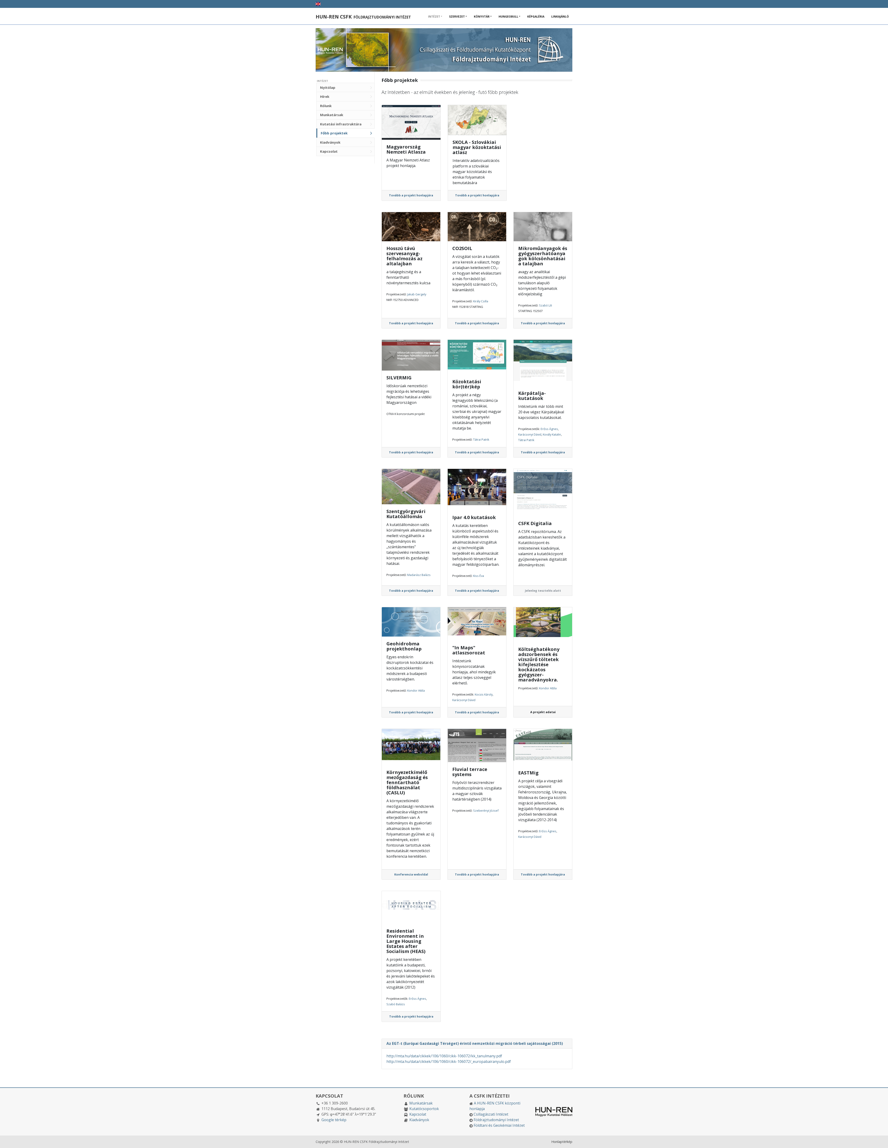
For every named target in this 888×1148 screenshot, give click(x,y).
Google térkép (333, 1119)
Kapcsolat (329, 151)
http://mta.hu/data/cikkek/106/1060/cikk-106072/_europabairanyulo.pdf (448, 1061)
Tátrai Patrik (481, 439)
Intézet (434, 17)
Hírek (324, 96)
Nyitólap (327, 87)
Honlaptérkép (561, 1141)
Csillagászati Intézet (491, 1114)
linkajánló (560, 17)
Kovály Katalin (552, 434)
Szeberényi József (486, 810)
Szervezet (457, 17)
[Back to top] (880, 1140)
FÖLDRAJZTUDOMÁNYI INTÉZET (363, 17)
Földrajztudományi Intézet (496, 1119)
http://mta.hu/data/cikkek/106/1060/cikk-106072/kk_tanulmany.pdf (444, 1055)
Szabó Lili (545, 305)
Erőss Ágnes (549, 429)
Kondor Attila (416, 690)
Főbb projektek (334, 133)
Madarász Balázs (419, 575)
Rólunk (326, 105)
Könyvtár (482, 17)
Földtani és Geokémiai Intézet (499, 1125)
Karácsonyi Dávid (529, 434)
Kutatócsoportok (424, 1108)
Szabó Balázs (395, 1004)
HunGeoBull (508, 17)
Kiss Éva (478, 576)
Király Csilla (480, 301)
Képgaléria (535, 17)
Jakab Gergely (416, 294)
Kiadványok (330, 142)
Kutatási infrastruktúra (340, 124)
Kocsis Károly (484, 694)
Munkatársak (331, 114)
